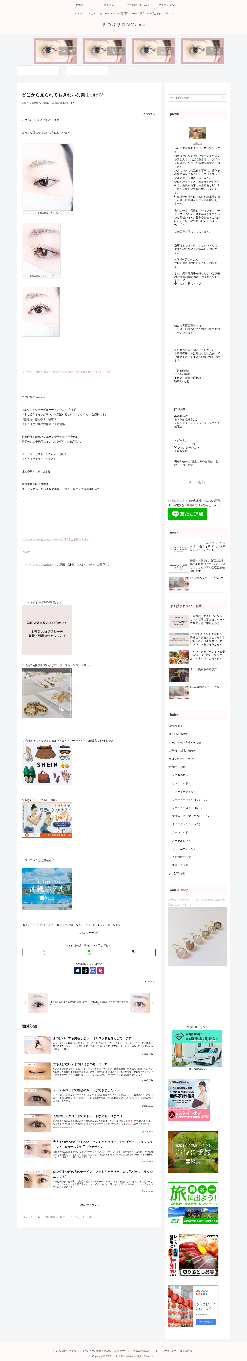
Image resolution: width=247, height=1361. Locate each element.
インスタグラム (31, 564)
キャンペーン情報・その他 (96, 1350)
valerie (197, 143)
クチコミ (61, 409)
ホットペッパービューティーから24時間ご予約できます (55, 539)
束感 (118, 925)
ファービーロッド (87, 925)
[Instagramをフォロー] (93, 970)
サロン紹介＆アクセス (67, 1350)
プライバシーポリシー (165, 1350)
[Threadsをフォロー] (85, 970)
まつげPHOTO (66, 925)
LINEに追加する (178, 500)
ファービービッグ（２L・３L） (40, 925)
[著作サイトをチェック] (77, 970)
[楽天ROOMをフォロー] (100, 970)
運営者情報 (186, 1350)
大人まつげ (105, 925)
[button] (134, 952)
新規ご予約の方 (141, 1350)
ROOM (26, 552)
